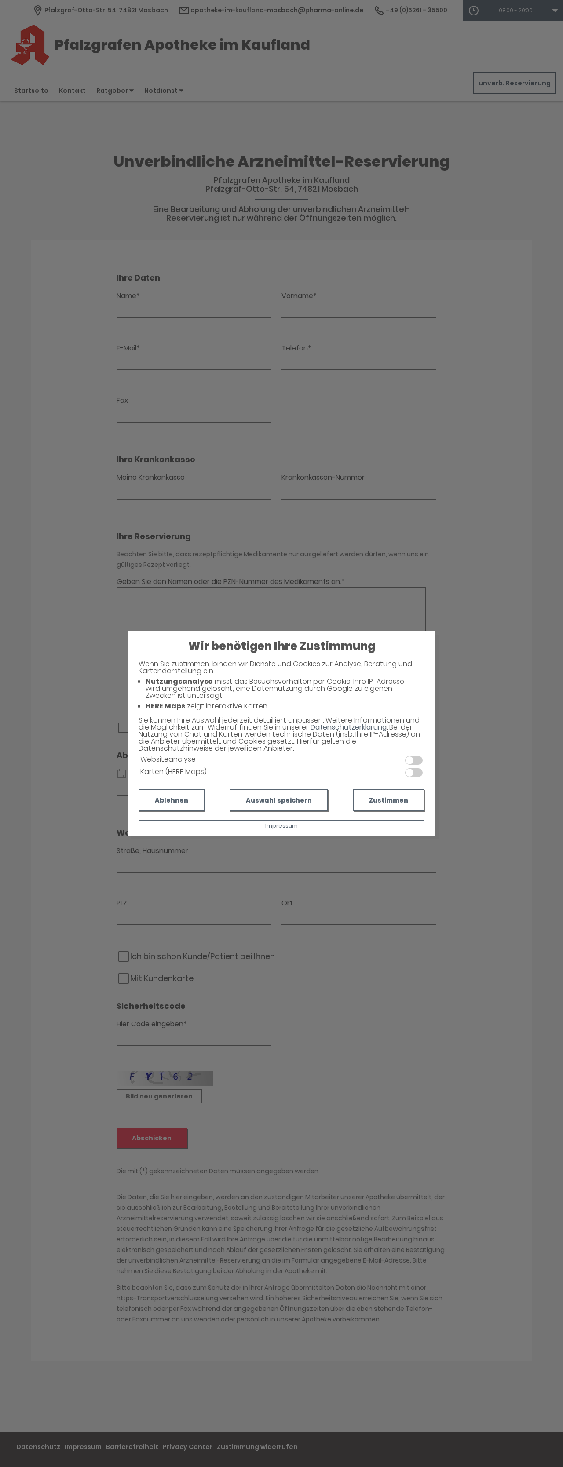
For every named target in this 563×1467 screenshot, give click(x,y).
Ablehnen (171, 800)
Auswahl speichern (279, 800)
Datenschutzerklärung (349, 727)
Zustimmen (388, 800)
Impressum (281, 825)
